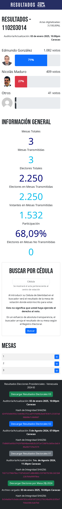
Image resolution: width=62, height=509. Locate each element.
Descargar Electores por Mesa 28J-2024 (31, 483)
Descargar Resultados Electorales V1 (31, 453)
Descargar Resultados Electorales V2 (31, 423)
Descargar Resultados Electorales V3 (31, 394)
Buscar (31, 330)
